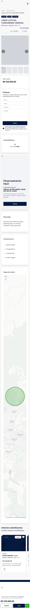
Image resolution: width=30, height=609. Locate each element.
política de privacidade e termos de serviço (16, 129)
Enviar (15, 123)
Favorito (25, 31)
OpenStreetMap (17, 517)
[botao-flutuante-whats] (27, 606)
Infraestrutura (8, 239)
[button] (3, 51)
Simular (15, 204)
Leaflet (10, 517)
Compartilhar (15, 31)
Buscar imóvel (10, 11)
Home (3, 11)
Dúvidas (6, 605)
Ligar (19, 605)
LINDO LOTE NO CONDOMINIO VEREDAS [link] (12, 13)
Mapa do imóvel (9, 272)
